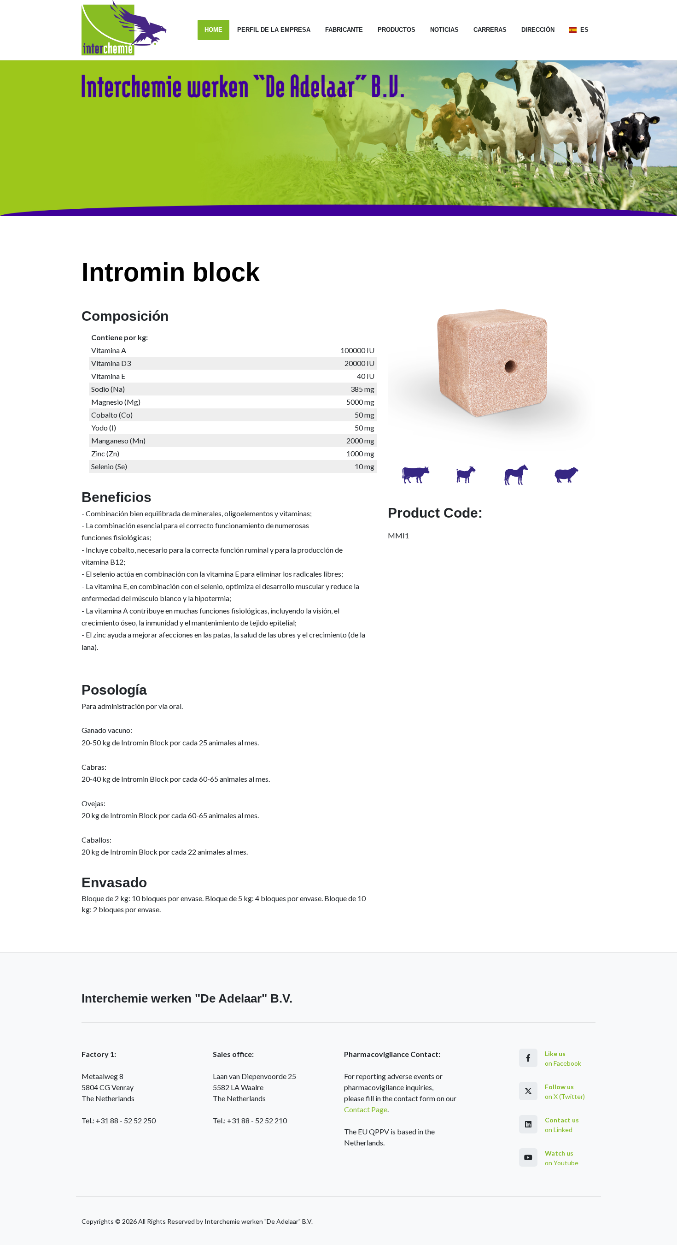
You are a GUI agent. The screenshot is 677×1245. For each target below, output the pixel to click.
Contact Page (365, 1109)
